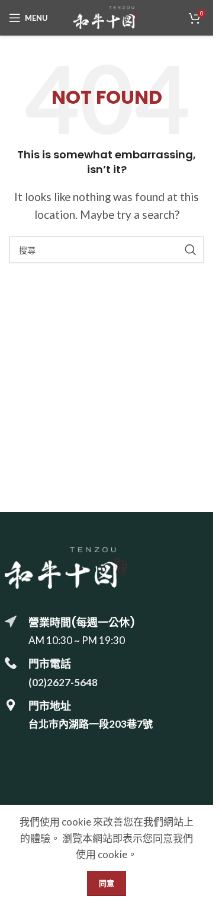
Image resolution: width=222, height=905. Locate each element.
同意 (106, 883)
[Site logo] (106, 16)
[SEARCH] (190, 249)
